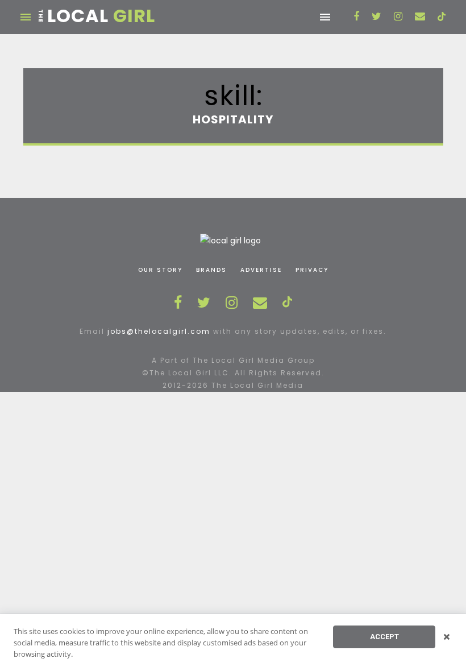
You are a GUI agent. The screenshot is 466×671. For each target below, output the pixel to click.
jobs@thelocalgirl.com (158, 331)
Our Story (160, 270)
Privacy (312, 270)
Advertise (261, 270)
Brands (211, 270)
